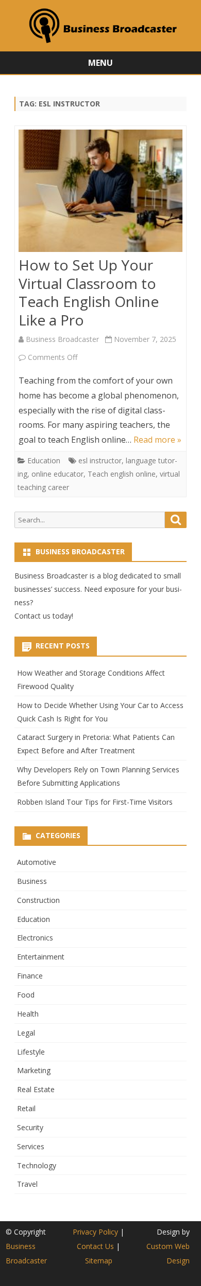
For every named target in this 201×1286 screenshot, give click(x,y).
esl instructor (100, 460)
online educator (57, 474)
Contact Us (95, 1246)
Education (43, 460)
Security (30, 1127)
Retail (26, 1108)
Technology (36, 1165)
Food (26, 995)
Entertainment (40, 957)
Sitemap (98, 1260)
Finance (30, 976)
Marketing (34, 1070)
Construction (38, 900)
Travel (27, 1184)
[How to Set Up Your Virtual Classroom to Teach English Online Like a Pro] (100, 193)
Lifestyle (31, 1052)
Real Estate (36, 1089)
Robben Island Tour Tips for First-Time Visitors (95, 802)
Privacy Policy (95, 1232)
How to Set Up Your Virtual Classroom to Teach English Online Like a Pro (89, 292)
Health (28, 1014)
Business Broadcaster (62, 339)
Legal (26, 1033)
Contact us (32, 616)
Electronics (35, 938)
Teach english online (122, 474)
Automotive (36, 862)
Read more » (157, 439)
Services (30, 1146)
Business (32, 881)
